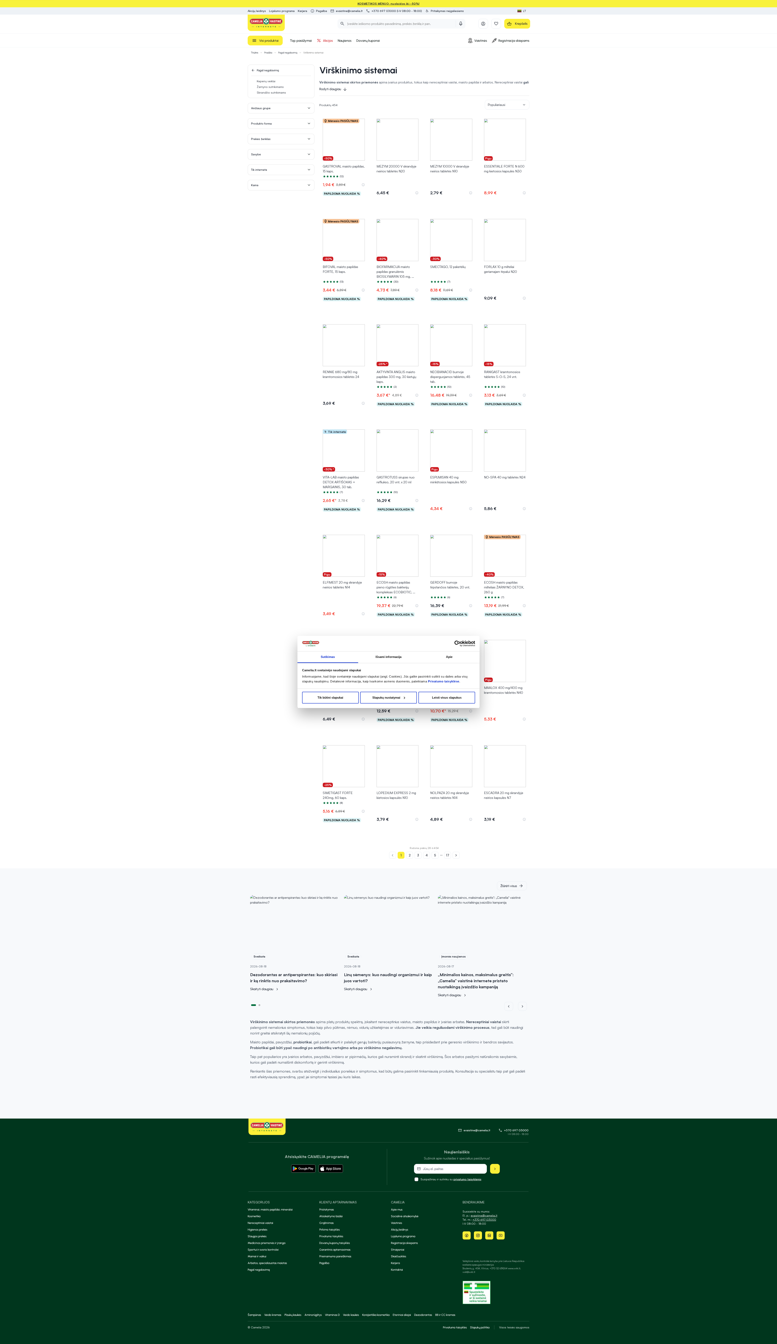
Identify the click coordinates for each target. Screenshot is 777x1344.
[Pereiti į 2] (259, 1004)
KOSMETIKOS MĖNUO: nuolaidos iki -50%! (389, 3)
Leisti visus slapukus (447, 697)
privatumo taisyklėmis (467, 1179)
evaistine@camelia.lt (484, 1215)
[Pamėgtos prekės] (496, 24)
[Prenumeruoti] (495, 1169)
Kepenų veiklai (266, 81)
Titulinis (254, 52)
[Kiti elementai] (522, 1006)
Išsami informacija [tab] (389, 657)
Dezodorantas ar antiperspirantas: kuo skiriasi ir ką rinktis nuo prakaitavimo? (294, 977)
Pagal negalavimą (287, 52)
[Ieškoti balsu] (460, 23)
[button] (444, 11)
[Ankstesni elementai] (511, 1006)
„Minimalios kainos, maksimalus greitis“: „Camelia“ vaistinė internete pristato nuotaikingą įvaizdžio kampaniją (476, 980)
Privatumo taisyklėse (443, 681)
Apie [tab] (449, 657)
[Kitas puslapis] (456, 855)
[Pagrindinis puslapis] (266, 23)
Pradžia (268, 52)
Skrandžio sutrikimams (271, 92)
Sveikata (259, 956)
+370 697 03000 (516, 1130)
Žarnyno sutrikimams (270, 87)
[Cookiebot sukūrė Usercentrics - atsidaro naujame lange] (457, 644)
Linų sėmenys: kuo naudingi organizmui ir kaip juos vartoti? (388, 977)
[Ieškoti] (342, 23)
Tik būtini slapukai (330, 697)
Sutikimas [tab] (328, 657)
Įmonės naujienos (453, 956)
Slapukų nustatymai (386, 697)
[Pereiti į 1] (253, 1004)
